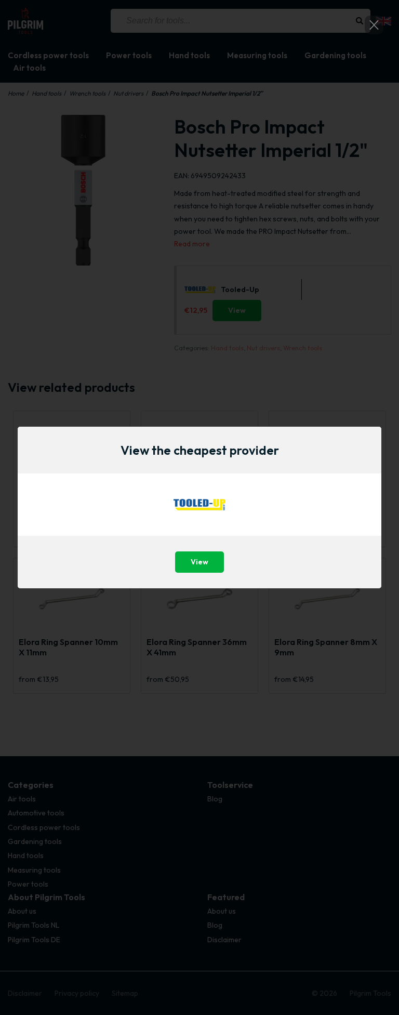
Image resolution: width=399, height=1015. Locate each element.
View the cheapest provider (200, 450)
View (199, 561)
